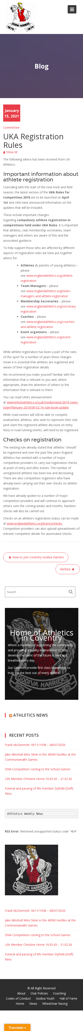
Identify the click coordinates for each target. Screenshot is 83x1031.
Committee (11, 127)
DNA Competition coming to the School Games (37, 769)
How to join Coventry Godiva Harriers (38, 557)
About (21, 993)
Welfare (65, 569)
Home (20, 1004)
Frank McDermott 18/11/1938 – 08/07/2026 (35, 745)
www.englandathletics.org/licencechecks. (35, 523)
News (33, 1004)
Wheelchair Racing (54, 1004)
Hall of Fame (68, 998)
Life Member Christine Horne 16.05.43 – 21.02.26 (38, 779)
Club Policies (39, 993)
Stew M (11, 152)
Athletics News (30, 715)
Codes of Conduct (18, 998)
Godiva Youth (45, 998)
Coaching (59, 993)
